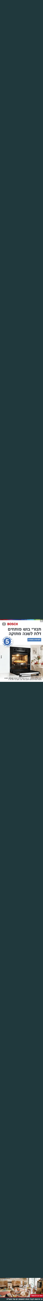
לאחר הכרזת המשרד (36, 1295)
